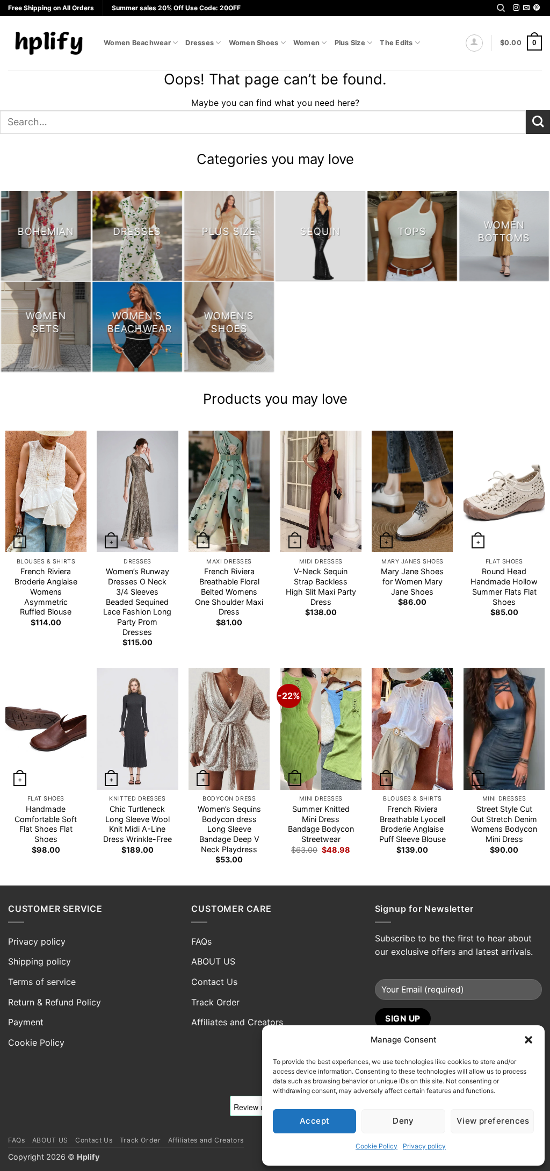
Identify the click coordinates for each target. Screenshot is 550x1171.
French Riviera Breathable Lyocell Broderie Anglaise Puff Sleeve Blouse (412, 824)
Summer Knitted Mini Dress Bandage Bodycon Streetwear (321, 824)
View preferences (493, 1121)
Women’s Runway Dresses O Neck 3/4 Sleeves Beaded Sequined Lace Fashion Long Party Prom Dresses (137, 601)
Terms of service (42, 981)
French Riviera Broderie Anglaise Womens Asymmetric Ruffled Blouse (46, 591)
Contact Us (214, 981)
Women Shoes (254, 43)
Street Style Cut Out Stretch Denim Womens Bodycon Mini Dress (504, 824)
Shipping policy (39, 961)
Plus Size (350, 43)
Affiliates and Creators (237, 1022)
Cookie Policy (376, 1146)
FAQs (201, 941)
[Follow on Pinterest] (536, 8)
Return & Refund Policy (54, 1002)
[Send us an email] (526, 8)
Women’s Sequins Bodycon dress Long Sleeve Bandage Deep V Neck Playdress (229, 829)
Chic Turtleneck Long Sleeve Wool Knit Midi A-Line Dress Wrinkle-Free (137, 824)
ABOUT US (213, 961)
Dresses (199, 43)
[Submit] (538, 122)
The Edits (396, 43)
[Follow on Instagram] (516, 8)
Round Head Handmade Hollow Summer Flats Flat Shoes (504, 586)
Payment (26, 1022)
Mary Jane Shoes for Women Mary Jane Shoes (412, 581)
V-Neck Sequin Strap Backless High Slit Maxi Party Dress (321, 586)
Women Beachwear (137, 43)
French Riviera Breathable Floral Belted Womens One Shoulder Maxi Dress (229, 591)
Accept (315, 1121)
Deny (403, 1121)
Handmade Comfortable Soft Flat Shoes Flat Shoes (46, 824)
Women (306, 43)
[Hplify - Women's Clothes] (48, 43)
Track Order (215, 1002)
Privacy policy (424, 1146)
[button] (528, 1039)
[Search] (501, 8)
